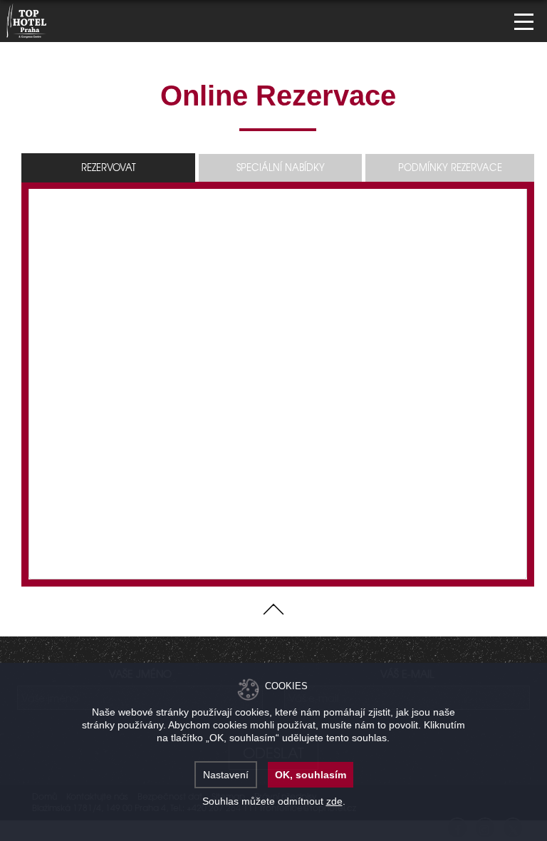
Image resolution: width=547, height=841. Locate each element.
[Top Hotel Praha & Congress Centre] (26, 19)
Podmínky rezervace (450, 167)
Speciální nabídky (280, 167)
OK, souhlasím (310, 774)
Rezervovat (108, 167)
